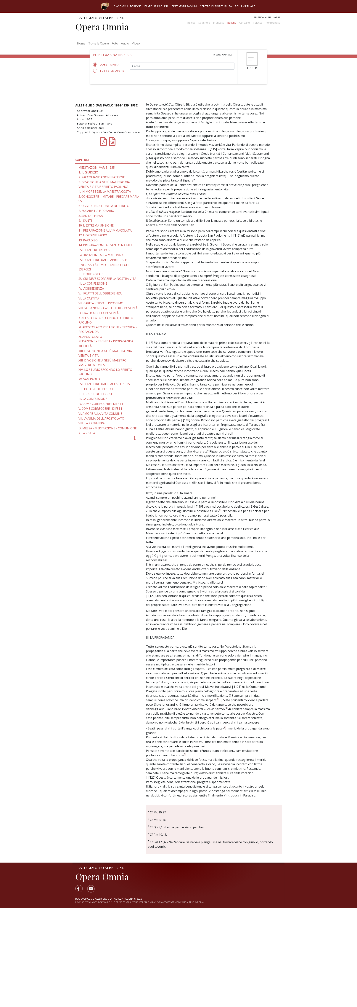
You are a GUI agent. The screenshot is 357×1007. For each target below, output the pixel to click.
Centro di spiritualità (216, 6)
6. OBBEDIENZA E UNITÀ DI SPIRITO (103, 206)
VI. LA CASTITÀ (88, 298)
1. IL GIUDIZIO (88, 172)
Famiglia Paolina (156, 6)
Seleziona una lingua (267, 17)
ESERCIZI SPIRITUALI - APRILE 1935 (103, 260)
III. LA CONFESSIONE (92, 283)
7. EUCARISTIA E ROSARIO (96, 211)
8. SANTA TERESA (90, 216)
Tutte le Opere (98, 43)
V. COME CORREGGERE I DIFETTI (100, 409)
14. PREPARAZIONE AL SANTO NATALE (105, 245)
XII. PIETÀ (85, 346)
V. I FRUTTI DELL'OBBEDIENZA (100, 293)
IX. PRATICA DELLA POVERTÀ (98, 313)
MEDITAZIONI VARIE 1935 (96, 167)
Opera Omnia (102, 27)
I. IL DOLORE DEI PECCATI (96, 389)
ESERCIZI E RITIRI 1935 (94, 250)
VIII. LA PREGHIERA (91, 423)
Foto (115, 43)
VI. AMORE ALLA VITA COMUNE (100, 414)
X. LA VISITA (86, 433)
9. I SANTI (85, 221)
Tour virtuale (245, 6)
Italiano (231, 22)
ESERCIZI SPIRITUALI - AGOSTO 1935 (104, 384)
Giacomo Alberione (127, 6)
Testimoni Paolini (184, 6)
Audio (125, 43)
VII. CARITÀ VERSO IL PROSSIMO (100, 303)
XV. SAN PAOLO (89, 379)
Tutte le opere (112, 70)
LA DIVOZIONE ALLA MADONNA (100, 255)
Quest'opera (110, 64)
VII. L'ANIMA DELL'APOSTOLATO (101, 418)
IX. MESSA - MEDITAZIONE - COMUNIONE (107, 428)
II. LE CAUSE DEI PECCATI (95, 394)
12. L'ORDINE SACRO (92, 235)
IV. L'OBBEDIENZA (91, 288)
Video (136, 43)
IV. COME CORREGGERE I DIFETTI (101, 404)
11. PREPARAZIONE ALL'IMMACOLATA (105, 230)
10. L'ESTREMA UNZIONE (96, 225)
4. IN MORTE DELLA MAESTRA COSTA (104, 191)
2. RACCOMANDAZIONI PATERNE (101, 177)
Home (82, 43)
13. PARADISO (88, 240)
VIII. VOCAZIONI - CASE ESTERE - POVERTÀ (108, 308)
